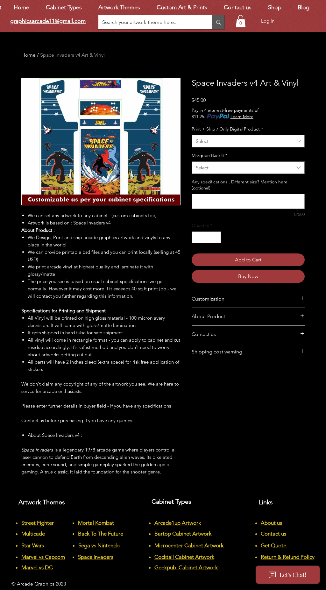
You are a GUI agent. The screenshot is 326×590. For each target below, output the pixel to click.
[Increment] (216, 237)
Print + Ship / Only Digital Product (227, 129)
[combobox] (248, 141)
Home (28, 55)
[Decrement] (197, 237)
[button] (241, 21)
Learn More (241, 116)
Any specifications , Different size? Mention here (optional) (239, 185)
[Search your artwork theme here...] (218, 22)
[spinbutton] (206, 237)
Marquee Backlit (209, 155)
